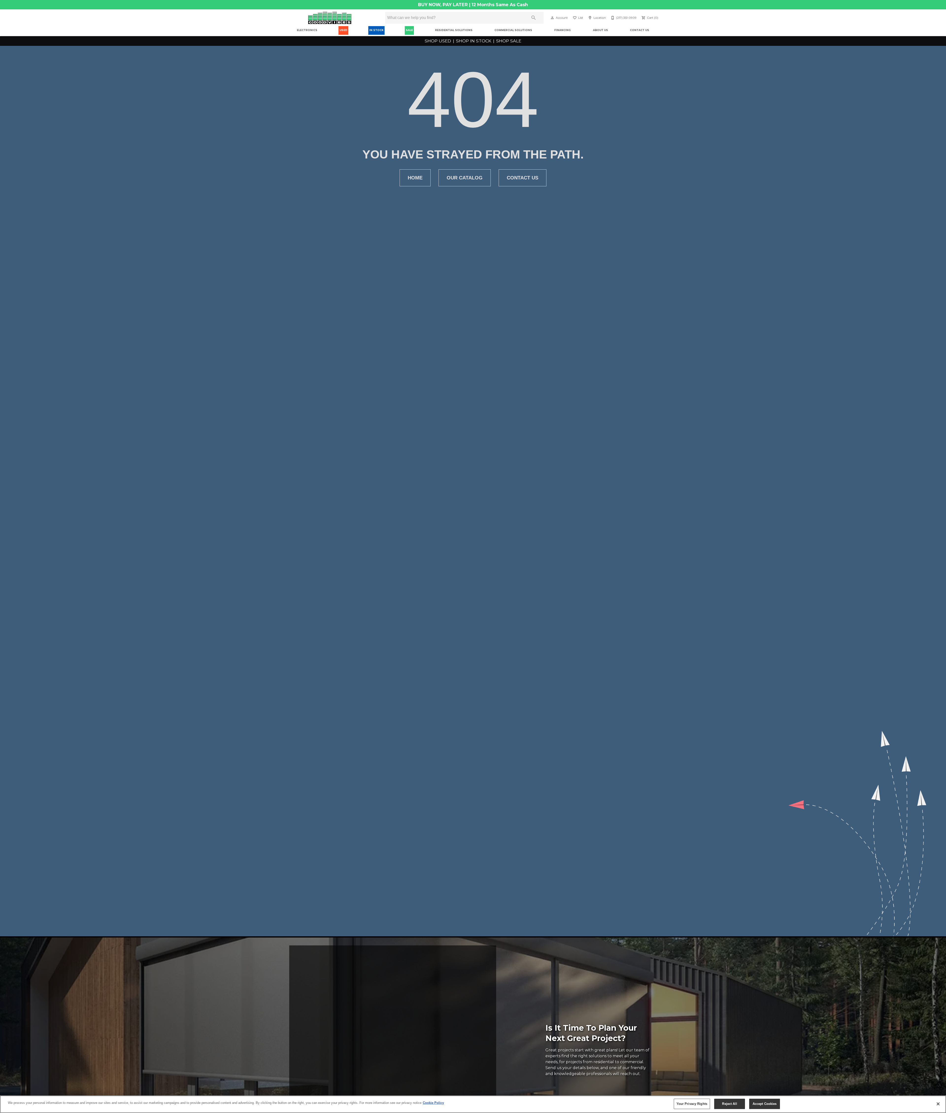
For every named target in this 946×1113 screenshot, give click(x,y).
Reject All (729, 1104)
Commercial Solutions (513, 30)
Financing (562, 30)
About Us (600, 30)
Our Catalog (465, 177)
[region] (473, 1104)
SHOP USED (438, 40)
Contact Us (639, 30)
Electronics (307, 30)
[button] (552, 18)
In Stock (376, 30)
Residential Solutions (454, 30)
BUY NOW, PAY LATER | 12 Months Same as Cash (473, 4)
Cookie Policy (433, 1103)
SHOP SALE (508, 40)
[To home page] (329, 17)
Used (343, 30)
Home (415, 177)
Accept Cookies (765, 1104)
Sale (409, 30)
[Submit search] (533, 17)
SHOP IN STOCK (473, 40)
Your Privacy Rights (691, 1104)
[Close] (938, 1103)
